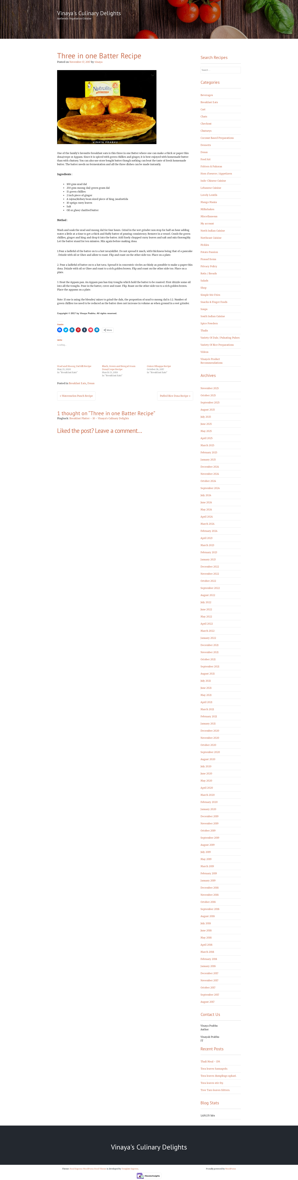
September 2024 (210, 488)
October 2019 (208, 830)
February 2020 (209, 802)
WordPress (230, 1169)
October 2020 (208, 745)
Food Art (206, 159)
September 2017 (210, 994)
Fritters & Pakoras (211, 166)
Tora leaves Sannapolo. (214, 1068)
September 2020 (210, 752)
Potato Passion (209, 252)
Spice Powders (209, 323)
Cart (203, 109)
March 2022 (207, 630)
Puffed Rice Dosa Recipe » (175, 395)
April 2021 (206, 702)
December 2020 (210, 730)
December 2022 (210, 566)
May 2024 (206, 509)
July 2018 (206, 923)
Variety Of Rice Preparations (217, 344)
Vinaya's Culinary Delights (89, 13)
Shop (203, 287)
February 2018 (209, 959)
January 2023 (208, 559)
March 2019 (207, 866)
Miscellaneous (209, 216)
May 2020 (206, 780)
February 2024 (209, 531)
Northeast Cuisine (211, 237)
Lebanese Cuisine (211, 187)
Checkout (206, 123)
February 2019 (209, 873)
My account (207, 223)
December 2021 (210, 645)
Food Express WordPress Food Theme (88, 1169)
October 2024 (208, 481)
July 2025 (206, 416)
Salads (204, 280)
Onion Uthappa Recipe (159, 366)
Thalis (204, 330)
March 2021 (207, 709)
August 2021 (208, 673)
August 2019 (208, 844)
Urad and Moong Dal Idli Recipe (74, 366)
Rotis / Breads (209, 273)
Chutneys (206, 130)
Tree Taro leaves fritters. (215, 1090)
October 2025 (208, 395)
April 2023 (206, 538)
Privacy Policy (209, 266)
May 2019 (206, 859)
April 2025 (207, 438)
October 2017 (208, 987)
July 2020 (206, 766)
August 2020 (208, 759)
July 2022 (206, 602)
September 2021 (210, 666)
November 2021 (210, 652)
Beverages (207, 95)
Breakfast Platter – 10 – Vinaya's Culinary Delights (99, 418)
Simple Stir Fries (210, 294)
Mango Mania (209, 202)
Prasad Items (208, 259)
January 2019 (208, 880)
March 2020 (208, 794)
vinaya (98, 61)
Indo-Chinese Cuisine (213, 180)
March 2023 (207, 545)
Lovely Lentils (209, 195)
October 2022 (208, 580)
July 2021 (206, 680)
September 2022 (210, 588)
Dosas (91, 383)
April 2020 (207, 787)
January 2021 (208, 723)
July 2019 (206, 852)
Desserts (206, 145)
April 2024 (207, 516)
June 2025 (206, 423)
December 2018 (210, 887)
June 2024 (206, 502)
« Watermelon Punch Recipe (76, 395)
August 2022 (208, 595)
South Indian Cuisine (213, 316)
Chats (204, 116)
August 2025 (208, 409)
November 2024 (210, 473)
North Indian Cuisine (213, 230)
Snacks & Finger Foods (214, 302)
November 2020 (210, 737)
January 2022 (208, 638)
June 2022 (206, 609)
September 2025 (210, 402)
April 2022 (207, 623)
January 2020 (208, 809)
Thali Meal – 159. (210, 1061)
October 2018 (208, 902)
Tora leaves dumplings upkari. (219, 1075)
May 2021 (206, 695)
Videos (204, 352)
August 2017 (207, 1001)
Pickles (205, 245)
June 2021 (206, 687)
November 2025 (210, 388)
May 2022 (206, 616)
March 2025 (207, 445)
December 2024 (210, 466)
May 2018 (206, 937)
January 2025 (208, 459)
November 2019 (210, 823)
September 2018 (210, 909)
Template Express (130, 1169)
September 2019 (210, 837)
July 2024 (206, 495)
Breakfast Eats (77, 383)
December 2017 (209, 973)
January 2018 (208, 966)
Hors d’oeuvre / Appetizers (216, 173)
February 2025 (209, 452)
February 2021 (209, 716)
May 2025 (206, 431)
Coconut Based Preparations (217, 137)
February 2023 (209, 552)
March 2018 (207, 951)
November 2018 (210, 894)
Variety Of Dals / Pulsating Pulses (220, 337)
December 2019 (210, 816)
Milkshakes (207, 209)
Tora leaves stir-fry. (212, 1083)
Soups (204, 309)
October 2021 (208, 659)
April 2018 (206, 944)
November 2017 (209, 980)
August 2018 (208, 916)
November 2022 (210, 573)
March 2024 (207, 523)
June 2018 (206, 930)
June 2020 (206, 773)
